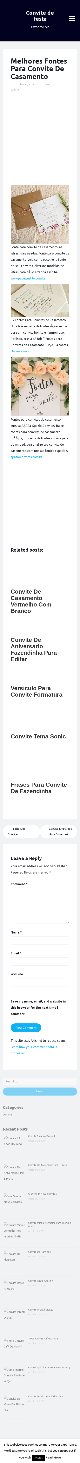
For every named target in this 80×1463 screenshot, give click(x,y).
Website (17, 974)
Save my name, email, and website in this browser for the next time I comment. (38, 1008)
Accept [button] (39, 1457)
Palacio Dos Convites (16, 831)
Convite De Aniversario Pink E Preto (47, 1165)
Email (16, 953)
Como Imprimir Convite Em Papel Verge (49, 1367)
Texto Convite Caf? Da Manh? (44, 1338)
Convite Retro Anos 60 (40, 1280)
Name (16, 932)
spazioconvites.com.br (26, 457)
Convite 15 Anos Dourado (42, 1136)
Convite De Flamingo (39, 1252)
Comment (19, 884)
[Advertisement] (40, 138)
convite (15, 89)
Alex (47, 84)
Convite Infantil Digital (40, 1309)
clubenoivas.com (22, 351)
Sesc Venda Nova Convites (42, 1194)
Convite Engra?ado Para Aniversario (60, 831)
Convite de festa (40, 16)
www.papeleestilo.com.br (28, 278)
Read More (53, 1457)
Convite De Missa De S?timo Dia (45, 1396)
